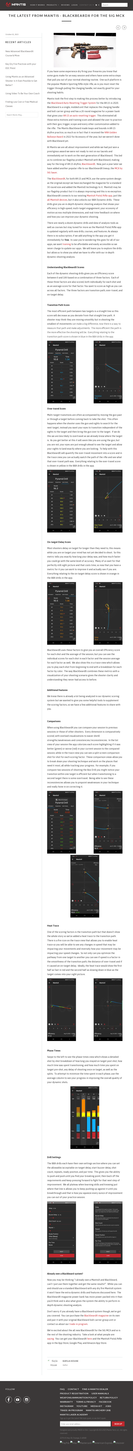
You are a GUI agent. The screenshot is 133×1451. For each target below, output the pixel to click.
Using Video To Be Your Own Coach (22, 93)
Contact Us (86, 5)
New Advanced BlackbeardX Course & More (19, 53)
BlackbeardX (58, 178)
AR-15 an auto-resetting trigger (79, 115)
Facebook (105, 1401)
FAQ (62, 1389)
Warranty (66, 1401)
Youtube (82, 1406)
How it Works (37, 5)
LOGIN (75, 5)
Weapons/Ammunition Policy (78, 1397)
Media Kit (96, 1406)
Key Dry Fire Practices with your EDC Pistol (20, 66)
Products (52, 5)
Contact (73, 1389)
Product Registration (74, 1393)
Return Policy (109, 1397)
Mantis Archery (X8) (98, 1410)
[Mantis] (15, 4)
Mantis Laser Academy (74, 1414)
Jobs (108, 1406)
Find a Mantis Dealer (95, 1389)
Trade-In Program (71, 1410)
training (66, 244)
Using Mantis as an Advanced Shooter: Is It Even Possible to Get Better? (21, 80)
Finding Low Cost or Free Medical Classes (21, 104)
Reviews (65, 5)
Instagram (66, 1406)
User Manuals (100, 1393)
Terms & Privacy (86, 1401)
